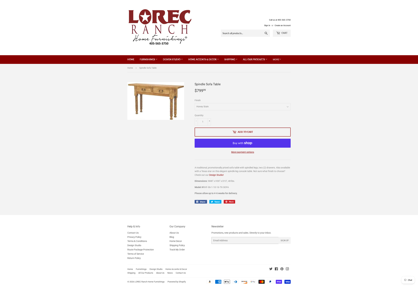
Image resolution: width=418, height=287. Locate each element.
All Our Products (254, 59)
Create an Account (283, 25)
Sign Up (285, 240)
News (170, 273)
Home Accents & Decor (202, 59)
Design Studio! (216, 175)
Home (130, 59)
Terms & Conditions (137, 241)
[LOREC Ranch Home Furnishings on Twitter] (271, 269)
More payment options (242, 152)
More (276, 59)
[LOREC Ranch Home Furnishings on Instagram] (287, 269)
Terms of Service (135, 254)
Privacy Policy (134, 237)
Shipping (230, 59)
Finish (198, 100)
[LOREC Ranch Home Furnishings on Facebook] (276, 269)
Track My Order (177, 249)
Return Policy (134, 258)
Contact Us (133, 232)
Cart (284, 33)
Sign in (267, 25)
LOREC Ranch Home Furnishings (150, 281)
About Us (174, 232)
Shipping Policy (177, 245)
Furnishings (148, 59)
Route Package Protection (140, 249)
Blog (171, 237)
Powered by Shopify (177, 281)
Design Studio (172, 59)
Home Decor (175, 241)
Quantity (199, 115)
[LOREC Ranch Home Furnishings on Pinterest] (282, 269)
